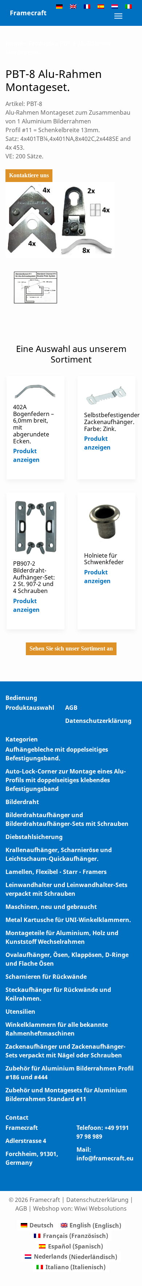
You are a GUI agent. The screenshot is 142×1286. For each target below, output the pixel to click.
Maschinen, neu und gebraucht (51, 907)
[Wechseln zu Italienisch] (128, 6)
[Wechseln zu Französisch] (87, 6)
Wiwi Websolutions (100, 1208)
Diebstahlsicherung (34, 837)
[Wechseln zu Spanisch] (101, 6)
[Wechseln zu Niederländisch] (115, 6)
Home (14, 43)
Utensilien (20, 1012)
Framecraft (28, 12)
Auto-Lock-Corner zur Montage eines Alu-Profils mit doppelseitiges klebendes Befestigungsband (65, 780)
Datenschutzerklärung (98, 721)
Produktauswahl (29, 708)
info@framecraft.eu (105, 1158)
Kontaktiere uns (29, 175)
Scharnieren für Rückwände (46, 977)
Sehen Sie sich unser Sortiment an (71, 648)
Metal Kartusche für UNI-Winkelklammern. (68, 920)
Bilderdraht (22, 802)
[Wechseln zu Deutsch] (59, 6)
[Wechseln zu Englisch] (73, 6)
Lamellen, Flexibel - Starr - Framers (56, 872)
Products (41, 43)
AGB (71, 708)
